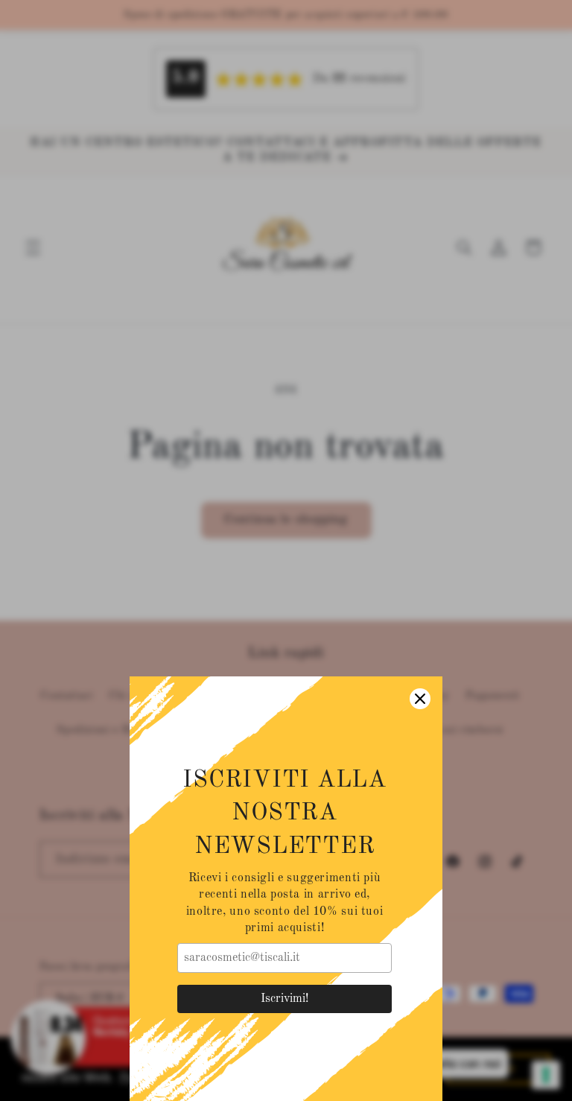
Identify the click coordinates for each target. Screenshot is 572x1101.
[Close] (420, 698)
